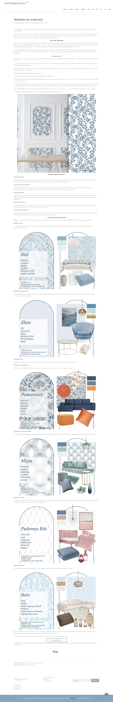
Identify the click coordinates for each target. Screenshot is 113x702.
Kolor (28, 662)
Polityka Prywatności (48, 677)
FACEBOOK (17, 687)
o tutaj (42, 73)
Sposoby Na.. (40, 662)
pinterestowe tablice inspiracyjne (62, 88)
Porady (32, 662)
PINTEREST (17, 688)
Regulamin (46, 679)
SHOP (71, 9)
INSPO (83, 9)
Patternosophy (43, 23)
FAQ (89, 9)
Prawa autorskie (47, 681)
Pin (110, 9)
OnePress (73, 698)
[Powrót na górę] (106, 694)
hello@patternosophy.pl (20, 679)
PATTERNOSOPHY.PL (56, 640)
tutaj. (25, 81)
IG (101, 9)
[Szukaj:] (81, 680)
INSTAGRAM (17, 685)
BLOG (77, 9)
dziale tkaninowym (72, 79)
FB (105, 9)
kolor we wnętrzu (28, 664)
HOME (65, 9)
